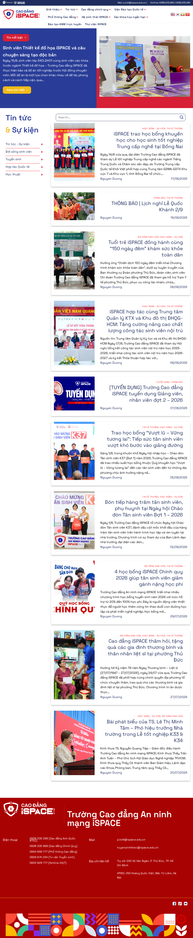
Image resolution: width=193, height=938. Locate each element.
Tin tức (70, 9)
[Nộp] (181, 117)
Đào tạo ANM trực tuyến (64, 24)
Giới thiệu (53, 9)
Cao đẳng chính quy (94, 9)
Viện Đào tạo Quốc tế (128, 9)
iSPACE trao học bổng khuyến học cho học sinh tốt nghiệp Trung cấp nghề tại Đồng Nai (148, 140)
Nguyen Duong (111, 179)
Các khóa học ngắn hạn (130, 17)
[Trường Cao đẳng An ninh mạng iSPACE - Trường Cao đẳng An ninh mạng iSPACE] (22, 14)
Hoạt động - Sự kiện (153, 128)
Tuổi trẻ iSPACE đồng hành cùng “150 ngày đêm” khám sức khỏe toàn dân (145, 248)
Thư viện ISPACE (95, 24)
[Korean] (177, 14)
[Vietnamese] (187, 14)
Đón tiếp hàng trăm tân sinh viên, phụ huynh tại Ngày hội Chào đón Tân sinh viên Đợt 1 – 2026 (144, 508)
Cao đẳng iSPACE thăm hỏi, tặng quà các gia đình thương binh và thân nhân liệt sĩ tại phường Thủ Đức (145, 650)
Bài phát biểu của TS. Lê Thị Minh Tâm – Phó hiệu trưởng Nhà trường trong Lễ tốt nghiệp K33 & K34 (144, 731)
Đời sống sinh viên (148, 237)
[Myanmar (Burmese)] (182, 14)
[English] (173, 14)
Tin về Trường (175, 128)
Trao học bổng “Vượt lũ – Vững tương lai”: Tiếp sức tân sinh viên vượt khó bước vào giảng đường (145, 439)
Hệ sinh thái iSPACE (95, 17)
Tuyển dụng (162, 382)
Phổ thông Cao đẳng (62, 17)
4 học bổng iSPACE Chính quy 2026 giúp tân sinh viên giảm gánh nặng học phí (149, 578)
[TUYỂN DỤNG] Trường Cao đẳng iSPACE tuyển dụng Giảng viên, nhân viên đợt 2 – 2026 (146, 393)
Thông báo (159, 198)
